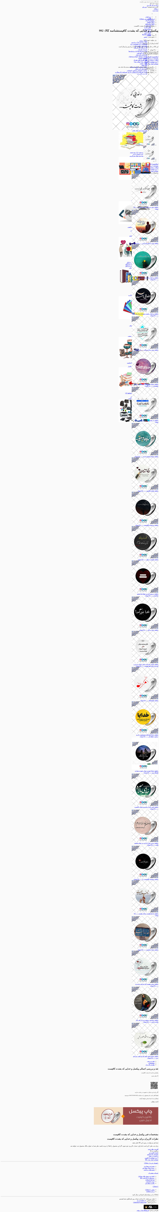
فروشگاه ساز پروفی (143, 1210)
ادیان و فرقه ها (142, 51)
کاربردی (144, 74)
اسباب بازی (136, 154)
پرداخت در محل (151, 60)
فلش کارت (147, 27)
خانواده (140, 58)
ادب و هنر (144, 69)
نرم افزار (148, 17)
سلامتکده (148, 24)
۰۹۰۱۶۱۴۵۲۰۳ (141, 1200)
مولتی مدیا (144, 62)
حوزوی (145, 49)
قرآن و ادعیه (135, 42)
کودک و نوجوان (142, 56)
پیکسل (149, 22)
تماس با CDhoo (150, 1190)
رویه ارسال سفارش (148, 1168)
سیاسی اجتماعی (142, 70)
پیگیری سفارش (150, 1183)
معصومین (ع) (134, 44)
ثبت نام (144, 7)
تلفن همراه (144, 60)
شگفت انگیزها (146, 34)
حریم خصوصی (150, 1181)
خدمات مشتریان (153, 1173)
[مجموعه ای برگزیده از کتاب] (135, 149)
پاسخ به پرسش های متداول (146, 1176)
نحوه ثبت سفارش (149, 1166)
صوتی (141, 63)
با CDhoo (155, 1186)
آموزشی (139, 53)
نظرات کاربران (150, 1065)
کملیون (149, 35)
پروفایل (156, 9)
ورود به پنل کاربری (152, 5)
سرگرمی (148, 20)
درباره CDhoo (150, 1191)
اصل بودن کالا (151, 64)
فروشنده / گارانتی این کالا (151, 53)
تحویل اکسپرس (152, 57)
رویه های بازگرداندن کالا (147, 1178)
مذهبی (141, 41)
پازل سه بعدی (143, 152)
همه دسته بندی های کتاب (139, 130)
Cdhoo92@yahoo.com (139, 1202)
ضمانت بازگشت (151, 62)
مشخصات (151, 1063)
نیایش (145, 37)
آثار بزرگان (144, 48)
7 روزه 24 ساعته (150, 58)
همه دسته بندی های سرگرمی (138, 156)
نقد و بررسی (151, 1061)
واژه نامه (144, 55)
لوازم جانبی (147, 32)
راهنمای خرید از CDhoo (151, 1163)
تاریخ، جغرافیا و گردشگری (139, 72)
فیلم (146, 65)
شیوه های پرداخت (149, 1170)
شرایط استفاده (150, 1180)
